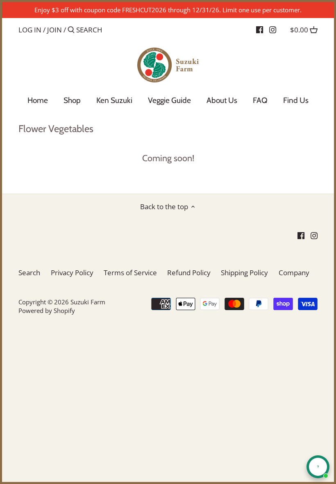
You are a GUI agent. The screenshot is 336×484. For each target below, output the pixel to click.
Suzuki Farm (87, 302)
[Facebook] (259, 29)
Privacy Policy (72, 272)
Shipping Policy (244, 272)
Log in (29, 29)
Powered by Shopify (46, 310)
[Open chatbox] (317, 466)
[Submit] (71, 30)
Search (29, 272)
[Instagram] (272, 29)
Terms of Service (130, 272)
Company (294, 272)
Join (54, 29)
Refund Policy (189, 272)
